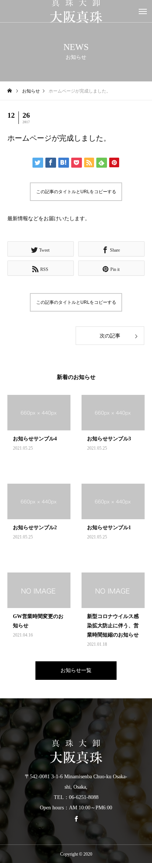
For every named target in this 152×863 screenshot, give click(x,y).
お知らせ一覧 (76, 670)
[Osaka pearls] (76, 751)
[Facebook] (76, 818)
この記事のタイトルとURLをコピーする (76, 191)
